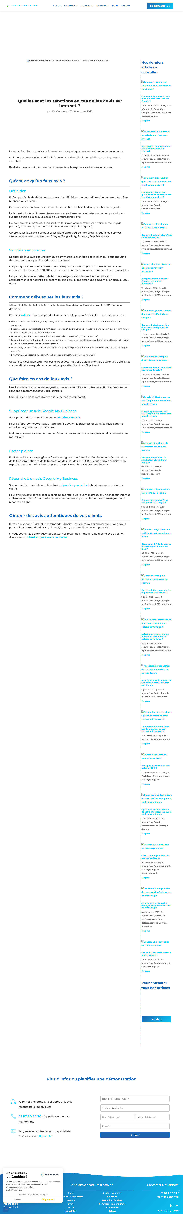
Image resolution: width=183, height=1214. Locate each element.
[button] (6, 1209)
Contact (125, 6)
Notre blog (11, 1203)
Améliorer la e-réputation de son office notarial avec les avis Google (156, 682)
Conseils (101, 6)
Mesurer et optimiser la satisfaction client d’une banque (154, 460)
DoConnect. (60, 111)
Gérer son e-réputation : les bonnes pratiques (155, 856)
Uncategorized (149, 873)
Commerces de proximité (112, 1204)
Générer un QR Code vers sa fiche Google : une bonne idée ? (156, 546)
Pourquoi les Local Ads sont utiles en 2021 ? (155, 766)
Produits (86, 6)
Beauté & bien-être (112, 1200)
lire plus (145, 120)
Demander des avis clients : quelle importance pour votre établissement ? (155, 729)
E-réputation (157, 109)
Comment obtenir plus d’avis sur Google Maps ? (156, 236)
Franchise (112, 1196)
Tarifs (115, 6)
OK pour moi (48, 1199)
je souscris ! (160, 5)
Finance (70, 1200)
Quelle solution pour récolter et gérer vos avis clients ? (156, 591)
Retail (71, 1207)
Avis (163, 105)
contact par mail (168, 1196)
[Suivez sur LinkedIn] (171, 1205)
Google (145, 112)
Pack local (146, 776)
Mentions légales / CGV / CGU (168, 1211)
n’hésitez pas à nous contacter (47, 537)
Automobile (112, 1207)
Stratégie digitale (150, 779)
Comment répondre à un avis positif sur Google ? (154, 501)
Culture (112, 1211)
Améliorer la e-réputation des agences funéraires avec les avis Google (156, 905)
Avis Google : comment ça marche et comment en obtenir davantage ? (155, 636)
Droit (70, 1204)
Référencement (149, 116)
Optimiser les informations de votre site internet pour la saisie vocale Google (156, 812)
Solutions (69, 6)
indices (25, 315)
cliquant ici (45, 1136)
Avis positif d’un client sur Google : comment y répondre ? (154, 281)
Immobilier (70, 1211)
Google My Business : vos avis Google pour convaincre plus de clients (156, 414)
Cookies (17, 1199)
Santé (71, 1193)
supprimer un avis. (69, 417)
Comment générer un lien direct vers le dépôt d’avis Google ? (155, 327)
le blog (157, 1019)
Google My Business (160, 112)
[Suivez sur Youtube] (177, 1205)
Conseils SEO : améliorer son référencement (156, 953)
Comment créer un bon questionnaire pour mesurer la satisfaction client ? (156, 194)
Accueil (57, 6)
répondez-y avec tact (75, 485)
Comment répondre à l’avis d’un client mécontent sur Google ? (155, 99)
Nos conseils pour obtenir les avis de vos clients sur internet (156, 148)
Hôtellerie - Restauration (70, 1196)
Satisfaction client (150, 208)
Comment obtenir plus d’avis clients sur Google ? (156, 368)
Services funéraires (112, 1193)
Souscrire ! (11, 1207)
